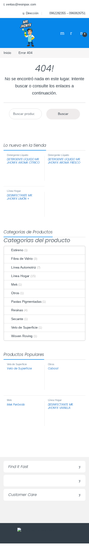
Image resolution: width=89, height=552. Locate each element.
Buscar (63, 114)
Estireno (17, 250)
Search (63, 33)
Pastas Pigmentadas (26, 301)
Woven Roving (22, 336)
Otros (15, 293)
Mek (14, 284)
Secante (17, 319)
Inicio (7, 53)
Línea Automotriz (23, 267)
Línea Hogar (14, 190)
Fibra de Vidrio (22, 258)
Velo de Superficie (24, 327)
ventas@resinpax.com (21, 4)
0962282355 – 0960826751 (67, 13)
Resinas (17, 310)
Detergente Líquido (17, 155)
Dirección (32, 13)
